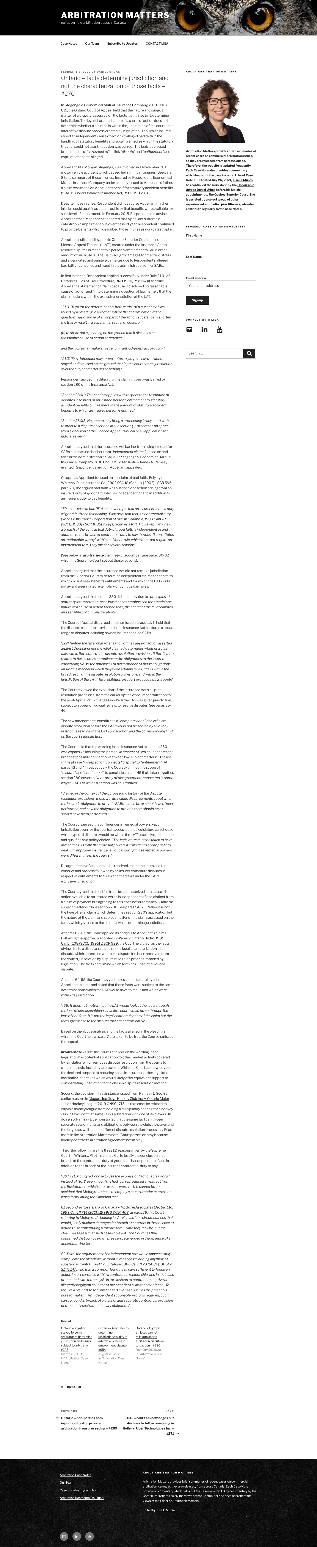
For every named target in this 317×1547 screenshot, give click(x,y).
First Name (194, 235)
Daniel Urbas (108, 71)
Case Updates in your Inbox (78, 1490)
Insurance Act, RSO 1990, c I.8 (124, 193)
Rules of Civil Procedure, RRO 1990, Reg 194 (111, 281)
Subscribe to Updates (122, 43)
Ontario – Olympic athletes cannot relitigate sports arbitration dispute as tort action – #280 (150, 1336)
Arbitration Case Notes (75, 1475)
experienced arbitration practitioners (213, 204)
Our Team (92, 43)
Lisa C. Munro (243, 180)
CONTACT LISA (157, 43)
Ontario (74, 1387)
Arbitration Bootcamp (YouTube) (82, 1498)
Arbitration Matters (115, 15)
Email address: (196, 278)
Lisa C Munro (166, 1510)
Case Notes (69, 43)
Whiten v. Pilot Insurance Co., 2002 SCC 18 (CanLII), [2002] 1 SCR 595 (116, 483)
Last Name (194, 257)
